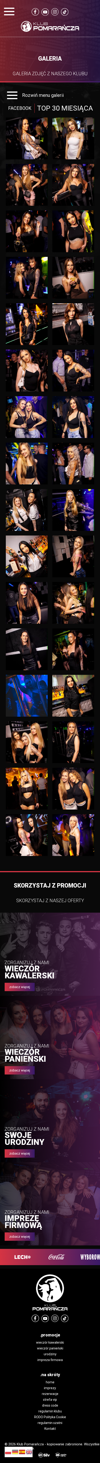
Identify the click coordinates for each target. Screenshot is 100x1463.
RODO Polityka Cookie (50, 1417)
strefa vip (50, 1399)
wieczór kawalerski (50, 1342)
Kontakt (50, 1428)
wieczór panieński (50, 1348)
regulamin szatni (50, 1423)
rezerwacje (50, 1394)
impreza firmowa (50, 1360)
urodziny (50, 1354)
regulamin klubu (50, 1411)
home (50, 1382)
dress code (50, 1405)
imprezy (50, 1388)
